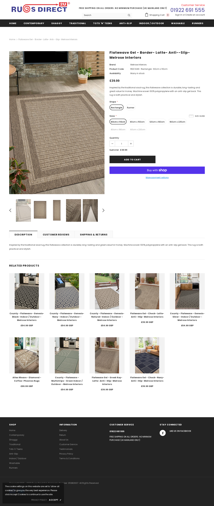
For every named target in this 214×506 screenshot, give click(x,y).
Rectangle (116, 107)
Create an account (195, 14)
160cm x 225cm (177, 121)
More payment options (157, 177)
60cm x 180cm (118, 129)
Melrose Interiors (138, 64)
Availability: (115, 73)
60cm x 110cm (118, 121)
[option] (56, 122)
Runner (130, 107)
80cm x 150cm (137, 121)
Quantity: (114, 137)
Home (12, 39)
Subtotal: (114, 149)
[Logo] (41, 8)
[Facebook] (163, 433)
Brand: (113, 64)
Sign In (179, 14)
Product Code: (117, 69)
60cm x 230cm (137, 129)
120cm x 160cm (157, 121)
